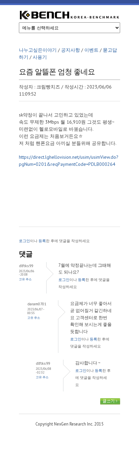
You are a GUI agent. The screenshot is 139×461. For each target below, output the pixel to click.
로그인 (24, 240)
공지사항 (70, 50)
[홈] (69, 16)
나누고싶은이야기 (38, 50)
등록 (42, 240)
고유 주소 (25, 279)
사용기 (40, 57)
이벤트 (91, 50)
